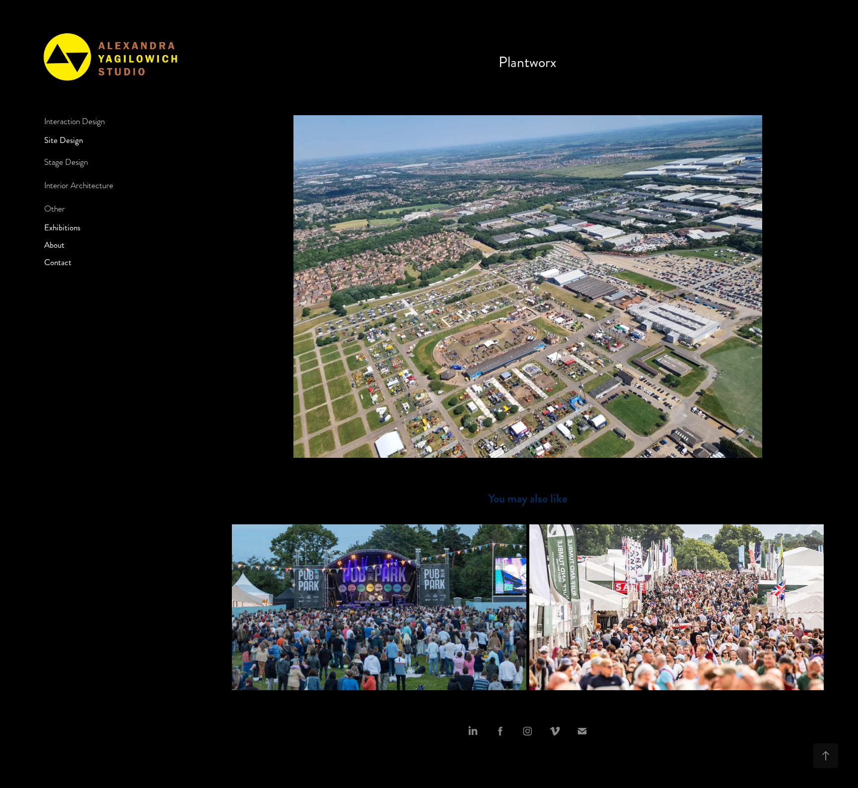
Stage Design (66, 162)
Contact (58, 262)
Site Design (63, 140)
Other (54, 209)
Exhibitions (62, 227)
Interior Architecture (78, 185)
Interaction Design (74, 121)
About (54, 245)
